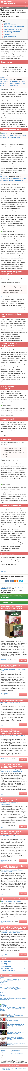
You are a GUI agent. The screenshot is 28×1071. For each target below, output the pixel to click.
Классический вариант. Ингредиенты (14, 26)
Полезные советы (6, 966)
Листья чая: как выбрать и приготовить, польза (10, 666)
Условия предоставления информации (11, 1068)
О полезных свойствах (10, 24)
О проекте (3, 1050)
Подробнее (23, 660)
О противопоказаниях (10, 36)
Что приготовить (6, 961)
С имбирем (7, 34)
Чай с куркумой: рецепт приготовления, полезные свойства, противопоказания (11, 731)
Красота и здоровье (7, 968)
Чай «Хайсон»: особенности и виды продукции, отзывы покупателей (14, 928)
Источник (3, 571)
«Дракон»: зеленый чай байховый (13, 899)
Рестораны (4, 963)
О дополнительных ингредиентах (13, 29)
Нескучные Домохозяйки (9, 2)
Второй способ (8, 33)
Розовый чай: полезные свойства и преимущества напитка (14, 867)
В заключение (8, 38)
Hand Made (4, 965)
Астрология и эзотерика (8, 970)
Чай (2, 660)
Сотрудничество (15, 1050)
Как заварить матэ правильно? (12, 700)
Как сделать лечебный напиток (12, 28)
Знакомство (7, 23)
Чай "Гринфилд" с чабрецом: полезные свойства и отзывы (11, 607)
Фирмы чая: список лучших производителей (18, 136)
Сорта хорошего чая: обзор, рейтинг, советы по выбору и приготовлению (18, 83)
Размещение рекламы (17, 1051)
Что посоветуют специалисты (12, 31)
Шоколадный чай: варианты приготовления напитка (17, 179)
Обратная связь (5, 1051)
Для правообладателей (17, 1053)
